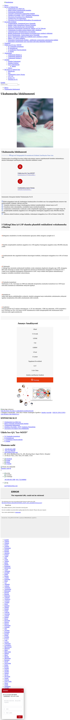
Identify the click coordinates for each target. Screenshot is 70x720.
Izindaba (6, 59)
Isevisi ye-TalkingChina (11, 7)
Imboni (14, 66)
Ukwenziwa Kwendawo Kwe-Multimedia (20, 17)
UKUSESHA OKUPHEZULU (10, 414)
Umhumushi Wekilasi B (15, 56)
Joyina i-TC (11, 78)
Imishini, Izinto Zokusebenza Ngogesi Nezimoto (22, 25)
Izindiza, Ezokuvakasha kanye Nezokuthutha (21, 27)
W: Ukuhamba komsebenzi (16, 46)
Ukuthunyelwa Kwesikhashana (17, 18)
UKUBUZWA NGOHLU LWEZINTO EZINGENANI (17, 411)
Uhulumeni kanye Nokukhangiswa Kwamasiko (21, 31)
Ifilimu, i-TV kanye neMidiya (16, 38)
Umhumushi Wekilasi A (15, 55)
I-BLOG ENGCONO (58, 412)
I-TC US (10, 76)
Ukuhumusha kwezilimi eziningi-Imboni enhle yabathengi (24, 30)
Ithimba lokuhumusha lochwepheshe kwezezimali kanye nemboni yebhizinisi (30, 33)
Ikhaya (6, 5)
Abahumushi (8, 53)
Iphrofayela (11, 71)
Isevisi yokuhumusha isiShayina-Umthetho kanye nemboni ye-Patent (28, 36)
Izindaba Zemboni (13, 63)
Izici (9, 73)
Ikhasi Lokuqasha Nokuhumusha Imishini (16, 423)
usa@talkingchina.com (11, 486)
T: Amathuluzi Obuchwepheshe (17, 50)
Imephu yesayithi (46, 412)
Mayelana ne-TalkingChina (12, 69)
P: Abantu (11, 51)
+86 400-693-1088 (9, 479)
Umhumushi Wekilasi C (15, 58)
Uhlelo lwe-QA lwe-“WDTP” (13, 45)
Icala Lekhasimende (14, 64)
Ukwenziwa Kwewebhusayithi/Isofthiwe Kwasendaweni (24, 20)
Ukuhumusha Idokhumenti (15, 12)
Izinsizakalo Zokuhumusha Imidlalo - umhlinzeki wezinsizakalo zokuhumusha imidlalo (33, 40)
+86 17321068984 (21, 479)
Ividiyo (10, 68)
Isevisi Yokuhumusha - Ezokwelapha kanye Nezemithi (23, 35)
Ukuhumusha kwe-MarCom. (16, 8)
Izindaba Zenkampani (14, 61)
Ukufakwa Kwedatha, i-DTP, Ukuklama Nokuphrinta (23, 15)
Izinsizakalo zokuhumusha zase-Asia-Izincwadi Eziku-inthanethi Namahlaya (30, 41)
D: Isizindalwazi (12, 48)
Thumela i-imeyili (6, 468)
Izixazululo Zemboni (10, 22)
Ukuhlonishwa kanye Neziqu (16, 74)
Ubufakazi (7, 43)
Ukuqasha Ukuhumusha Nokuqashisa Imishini (21, 13)
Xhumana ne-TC (13, 79)
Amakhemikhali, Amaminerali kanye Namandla (21, 23)
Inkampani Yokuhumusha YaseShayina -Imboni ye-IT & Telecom (27, 28)
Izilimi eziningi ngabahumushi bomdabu (19, 10)
